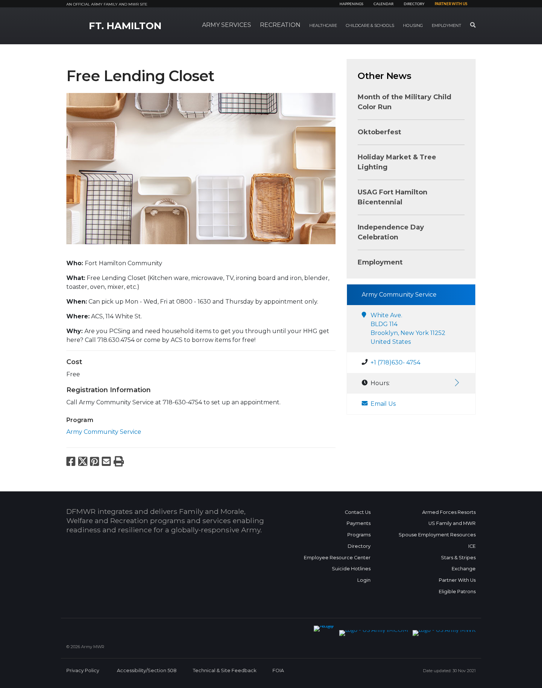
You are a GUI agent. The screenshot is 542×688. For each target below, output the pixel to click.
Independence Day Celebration (391, 232)
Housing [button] (413, 25)
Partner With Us (457, 580)
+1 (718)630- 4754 (395, 362)
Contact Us (358, 512)
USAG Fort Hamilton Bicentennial (392, 197)
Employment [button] (446, 25)
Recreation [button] (280, 24)
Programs (359, 534)
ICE (472, 546)
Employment (380, 262)
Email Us (383, 403)
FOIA (278, 670)
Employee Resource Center (337, 557)
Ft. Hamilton (125, 25)
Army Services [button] (226, 24)
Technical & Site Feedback (224, 670)
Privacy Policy (82, 670)
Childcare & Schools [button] (370, 25)
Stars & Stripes (458, 557)
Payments (359, 523)
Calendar (383, 4)
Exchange (464, 568)
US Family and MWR (452, 523)
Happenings (351, 4)
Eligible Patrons (457, 591)
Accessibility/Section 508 (147, 670)
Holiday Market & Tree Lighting (397, 162)
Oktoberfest (379, 132)
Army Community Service (103, 431)
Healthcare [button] (323, 25)
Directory (414, 4)
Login (364, 580)
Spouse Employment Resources (437, 534)
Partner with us (451, 4)
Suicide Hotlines (351, 568)
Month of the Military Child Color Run (404, 102)
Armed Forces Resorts (449, 512)
